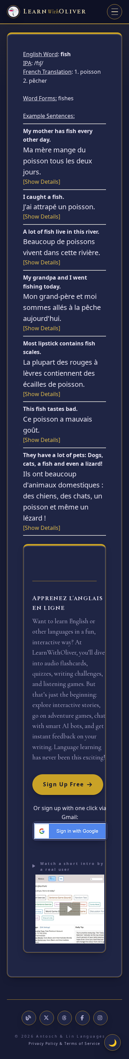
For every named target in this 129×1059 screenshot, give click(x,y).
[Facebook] (82, 1018)
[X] (47, 1018)
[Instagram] (100, 1018)
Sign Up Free (63, 784)
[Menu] (114, 11)
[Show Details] (41, 181)
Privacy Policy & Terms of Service (64, 1043)
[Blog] (29, 1018)
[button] (70, 909)
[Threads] (64, 1018)
